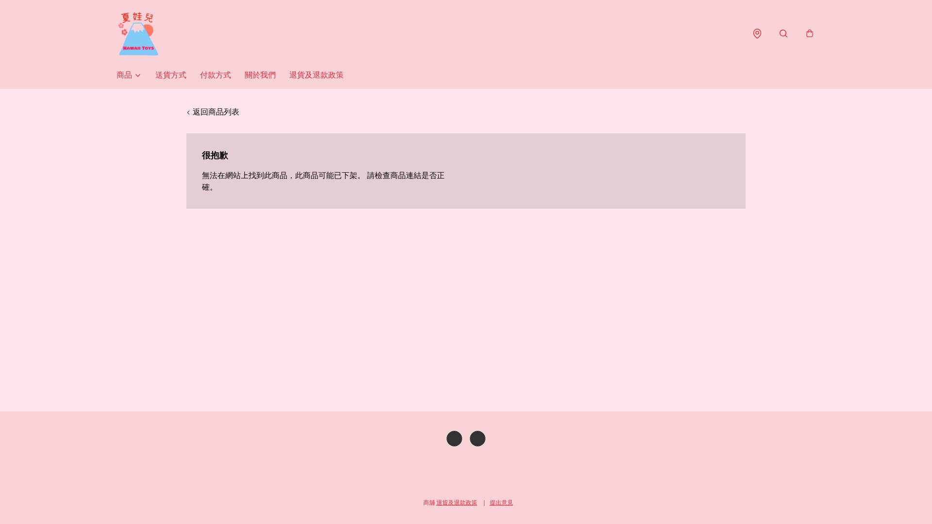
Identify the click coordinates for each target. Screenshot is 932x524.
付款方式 (215, 75)
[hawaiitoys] (138, 34)
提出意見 (501, 502)
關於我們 (260, 75)
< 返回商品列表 (212, 111)
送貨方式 (170, 75)
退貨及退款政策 (316, 75)
